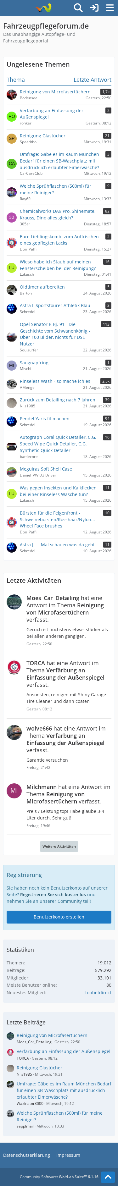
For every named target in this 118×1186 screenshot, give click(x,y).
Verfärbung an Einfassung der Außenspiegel (63, 1051)
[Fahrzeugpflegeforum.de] (43, 8)
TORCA (23, 1058)
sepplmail (25, 1126)
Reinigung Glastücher (39, 1068)
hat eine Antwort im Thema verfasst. (65, 608)
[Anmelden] (94, 8)
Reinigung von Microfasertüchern (52, 1035)
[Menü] (110, 8)
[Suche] (78, 8)
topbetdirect (98, 993)
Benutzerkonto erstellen (59, 917)
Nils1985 (24, 1074)
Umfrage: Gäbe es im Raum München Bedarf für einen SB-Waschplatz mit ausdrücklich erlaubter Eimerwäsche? (64, 1090)
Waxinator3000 (30, 1103)
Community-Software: (59, 1176)
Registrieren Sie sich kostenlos (53, 894)
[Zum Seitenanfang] (108, 1177)
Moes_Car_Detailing (34, 1042)
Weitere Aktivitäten (59, 846)
